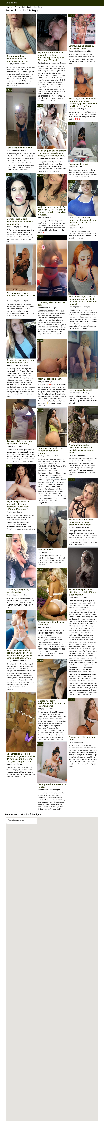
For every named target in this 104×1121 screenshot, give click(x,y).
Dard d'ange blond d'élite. (19, 147)
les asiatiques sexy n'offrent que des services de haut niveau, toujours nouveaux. (52, 153)
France (17, 7)
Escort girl (9, 7)
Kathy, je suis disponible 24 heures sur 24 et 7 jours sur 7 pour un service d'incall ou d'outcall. (52, 211)
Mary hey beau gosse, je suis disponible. (18, 590)
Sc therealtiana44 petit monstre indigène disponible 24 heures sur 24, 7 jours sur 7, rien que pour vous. (20, 758)
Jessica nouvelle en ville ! (81, 390)
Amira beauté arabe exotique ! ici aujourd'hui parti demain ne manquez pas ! (81, 449)
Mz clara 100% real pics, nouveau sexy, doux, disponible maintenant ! (81, 522)
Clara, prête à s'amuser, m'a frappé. (52, 785)
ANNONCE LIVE (11, 3)
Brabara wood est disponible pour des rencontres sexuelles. (17, 58)
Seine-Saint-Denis (29, 7)
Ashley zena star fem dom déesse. (82, 738)
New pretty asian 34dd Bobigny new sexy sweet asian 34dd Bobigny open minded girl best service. (19, 654)
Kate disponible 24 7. (48, 549)
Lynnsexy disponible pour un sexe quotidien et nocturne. (50, 450)
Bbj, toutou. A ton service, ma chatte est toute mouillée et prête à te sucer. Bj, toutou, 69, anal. (52, 56)
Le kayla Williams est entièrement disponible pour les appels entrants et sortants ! (83, 221)
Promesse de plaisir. (79, 164)
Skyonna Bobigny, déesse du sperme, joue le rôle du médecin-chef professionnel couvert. (83, 300)
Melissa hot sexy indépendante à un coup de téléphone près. (51, 703)
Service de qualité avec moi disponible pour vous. (20, 361)
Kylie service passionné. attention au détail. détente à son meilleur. (82, 592)
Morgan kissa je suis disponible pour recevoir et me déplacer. (20, 221)
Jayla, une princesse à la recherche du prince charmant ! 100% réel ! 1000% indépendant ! (18, 505)
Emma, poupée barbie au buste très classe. (81, 47)
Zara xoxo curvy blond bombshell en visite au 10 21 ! (20, 295)
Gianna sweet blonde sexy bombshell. (51, 623)
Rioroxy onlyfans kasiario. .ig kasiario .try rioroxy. (19, 442)
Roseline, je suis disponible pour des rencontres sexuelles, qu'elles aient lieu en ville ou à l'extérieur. (83, 102)
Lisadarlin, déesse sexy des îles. (51, 303)
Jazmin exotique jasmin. (50, 379)
